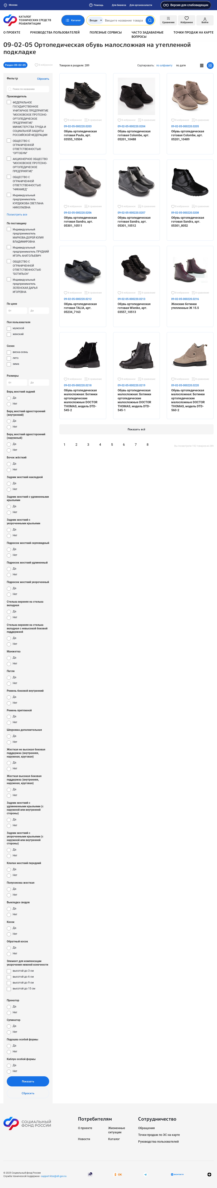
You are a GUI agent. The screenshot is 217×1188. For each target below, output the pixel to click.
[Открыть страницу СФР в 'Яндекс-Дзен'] (209, 1174)
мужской (18, 328)
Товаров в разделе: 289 (74, 65)
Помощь (98, 5)
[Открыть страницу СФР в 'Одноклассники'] (117, 1174)
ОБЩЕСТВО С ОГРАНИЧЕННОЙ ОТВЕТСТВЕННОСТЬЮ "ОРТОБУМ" (27, 147)
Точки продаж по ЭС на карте (159, 1135)
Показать (28, 1081)
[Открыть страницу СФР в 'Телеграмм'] (145, 1174)
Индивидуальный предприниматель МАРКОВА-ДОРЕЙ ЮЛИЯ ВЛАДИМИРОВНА (28, 235)
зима (16, 363)
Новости (84, 1139)
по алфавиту (164, 65)
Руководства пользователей (55, 32)
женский (18, 334)
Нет (15, 403)
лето (15, 358)
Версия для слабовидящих (189, 5)
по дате (181, 65)
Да (14, 397)
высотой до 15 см (24, 988)
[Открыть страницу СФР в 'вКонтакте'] (177, 1174)
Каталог (114, 1139)
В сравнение (94, 120)
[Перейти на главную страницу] (27, 20)
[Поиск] (10, 89)
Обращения (146, 1128)
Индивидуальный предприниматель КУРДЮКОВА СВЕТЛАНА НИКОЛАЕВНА (28, 201)
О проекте (11, 32)
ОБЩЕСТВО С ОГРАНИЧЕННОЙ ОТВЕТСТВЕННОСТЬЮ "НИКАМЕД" (27, 183)
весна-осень (20, 352)
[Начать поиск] (150, 20)
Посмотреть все (17, 214)
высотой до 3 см (23, 970)
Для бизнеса (119, 5)
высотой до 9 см (23, 982)
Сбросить (28, 1093)
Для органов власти (141, 5)
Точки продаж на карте (193, 32)
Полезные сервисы (106, 32)
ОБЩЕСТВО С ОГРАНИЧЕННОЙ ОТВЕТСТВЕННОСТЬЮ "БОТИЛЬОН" (27, 267)
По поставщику (16, 223)
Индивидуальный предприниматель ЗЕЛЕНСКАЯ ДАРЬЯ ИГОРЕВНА (25, 286)
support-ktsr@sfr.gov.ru (53, 1176)
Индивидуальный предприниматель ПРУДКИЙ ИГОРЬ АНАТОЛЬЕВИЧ (31, 251)
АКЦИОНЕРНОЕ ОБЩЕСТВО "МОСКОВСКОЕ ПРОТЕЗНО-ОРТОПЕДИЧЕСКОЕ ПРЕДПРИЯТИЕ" (30, 165)
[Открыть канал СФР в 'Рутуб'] (90, 1174)
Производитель (17, 96)
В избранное (45, 64)
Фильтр (12, 78)
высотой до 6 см (23, 976)
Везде (93, 20)
